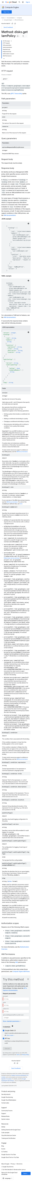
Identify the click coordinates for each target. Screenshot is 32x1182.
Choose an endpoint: (6, 74)
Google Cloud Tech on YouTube (10, 1157)
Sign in (28, 2)
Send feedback (8, 27)
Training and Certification (8, 1138)
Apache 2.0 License (6, 1079)
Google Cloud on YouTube (8, 1154)
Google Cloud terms (7, 1166)
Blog (2, 1146)
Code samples (5, 1132)
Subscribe (26, 1173)
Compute (19, 17)
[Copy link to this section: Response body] (16, 168)
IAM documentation (10, 215)
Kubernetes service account (11, 558)
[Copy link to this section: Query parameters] (18, 139)
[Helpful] (12, 23)
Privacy (13, 1164)
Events (3, 1149)
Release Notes (5, 1116)
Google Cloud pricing (7, 1097)
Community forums (6, 1110)
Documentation (11, 17)
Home (3, 17)
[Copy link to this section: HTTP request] (14, 71)
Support (3, 1113)
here (21, 503)
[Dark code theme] (28, 223)
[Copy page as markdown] (23, 36)
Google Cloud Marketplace (8, 1100)
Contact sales (5, 1103)
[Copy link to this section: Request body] (14, 159)
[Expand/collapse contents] (11, 41)
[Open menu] (3, 2)
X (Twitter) (4, 1151)
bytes (10, 881)
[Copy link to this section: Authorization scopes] (20, 923)
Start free (7, 12)
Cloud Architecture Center (8, 1135)
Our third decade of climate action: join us (14, 1169)
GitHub (3, 1127)
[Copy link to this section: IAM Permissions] (16, 954)
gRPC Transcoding (16, 93)
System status (5, 1119)
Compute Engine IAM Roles (21, 971)
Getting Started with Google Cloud (10, 1129)
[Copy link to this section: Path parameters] (17, 99)
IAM (16, 962)
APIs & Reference (18, 20)
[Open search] (19, 2)
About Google (5, 1164)
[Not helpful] (15, 23)
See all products (5, 1094)
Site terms (19, 1164)
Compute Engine (12, 7)
